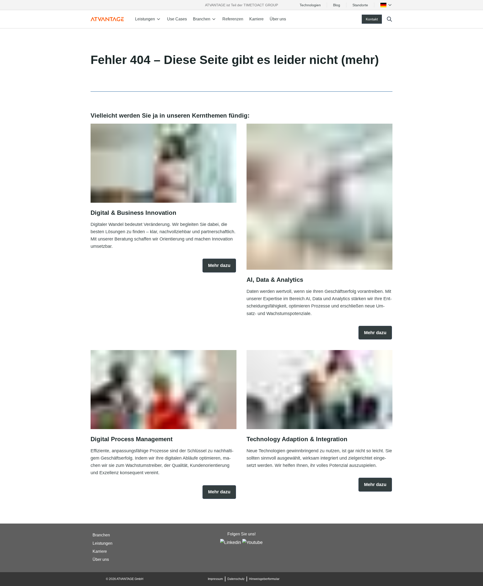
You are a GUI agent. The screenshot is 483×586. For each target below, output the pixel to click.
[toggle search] (389, 19)
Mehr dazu (219, 265)
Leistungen (102, 543)
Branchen (101, 535)
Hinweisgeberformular (264, 579)
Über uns (278, 19)
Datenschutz (236, 579)
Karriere (256, 19)
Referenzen (232, 19)
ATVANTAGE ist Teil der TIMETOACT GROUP (241, 5)
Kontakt (372, 19)
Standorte (360, 5)
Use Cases (177, 19)
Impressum (215, 579)
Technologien (310, 5)
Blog (336, 5)
